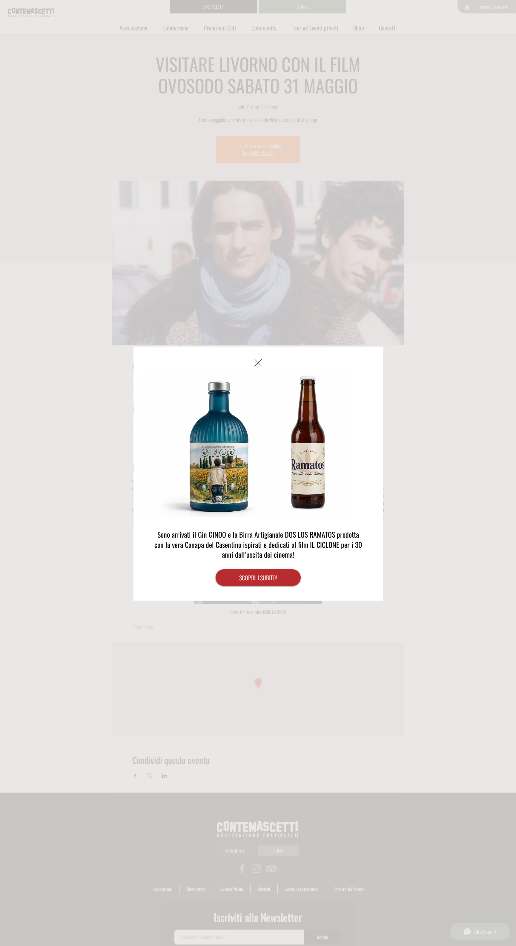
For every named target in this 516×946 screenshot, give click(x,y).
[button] (258, 362)
